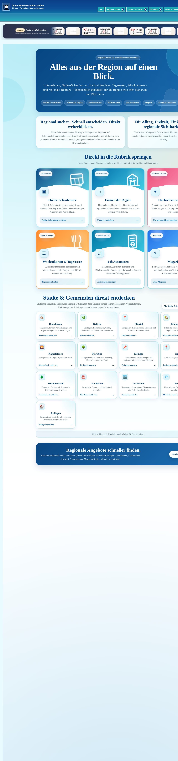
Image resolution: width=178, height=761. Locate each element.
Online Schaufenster (51, 103)
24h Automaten (132, 103)
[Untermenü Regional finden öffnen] (122, 9)
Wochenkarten (114, 103)
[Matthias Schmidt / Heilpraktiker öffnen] (93, 31)
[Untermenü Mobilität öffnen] (160, 9)
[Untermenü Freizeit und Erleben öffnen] (145, 9)
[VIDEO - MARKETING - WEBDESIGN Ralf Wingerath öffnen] (77, 31)
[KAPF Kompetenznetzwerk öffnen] (61, 31)
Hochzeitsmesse (95, 103)
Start (101, 9)
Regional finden (113, 9)
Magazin (148, 103)
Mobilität (154, 9)
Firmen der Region (75, 103)
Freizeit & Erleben (135, 9)
